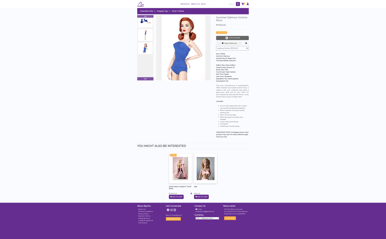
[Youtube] (175, 209)
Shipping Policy (144, 218)
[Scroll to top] (382, 235)
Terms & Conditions (145, 211)
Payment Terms (144, 216)
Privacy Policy (143, 214)
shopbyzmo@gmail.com (205, 211)
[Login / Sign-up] (248, 4)
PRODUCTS (185, 4)
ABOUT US (195, 4)
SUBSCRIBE (230, 218)
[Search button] (238, 4)
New (174, 155)
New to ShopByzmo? (174, 215)
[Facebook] (168, 209)
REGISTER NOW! (173, 219)
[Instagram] (171, 209)
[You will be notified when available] (246, 43)
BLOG (203, 4)
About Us (141, 209)
